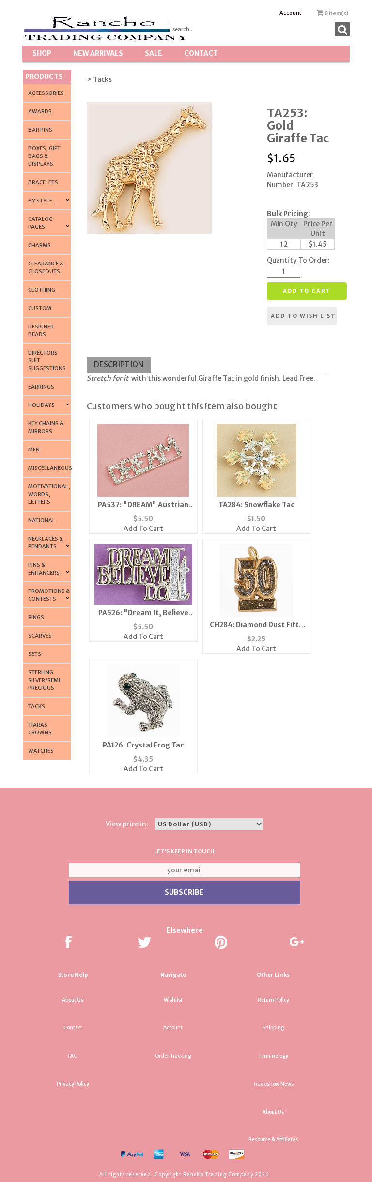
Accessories (46, 93)
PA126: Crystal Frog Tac (143, 745)
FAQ (73, 1056)
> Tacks (99, 79)
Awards (40, 111)
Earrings (41, 386)
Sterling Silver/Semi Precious (44, 680)
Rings (36, 617)
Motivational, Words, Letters (49, 494)
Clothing (41, 289)
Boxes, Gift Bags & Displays (44, 156)
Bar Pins (40, 129)
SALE (153, 53)
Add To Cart (143, 528)
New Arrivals (98, 53)
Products (44, 76)
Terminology (273, 1056)
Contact (201, 53)
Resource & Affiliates (273, 1139)
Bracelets (43, 182)
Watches (41, 750)
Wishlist (173, 1000)
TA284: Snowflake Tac (256, 504)
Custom (39, 308)
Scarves (40, 635)
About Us (72, 1000)
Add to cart (307, 290)
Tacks (36, 706)
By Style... (42, 200)
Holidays (41, 405)
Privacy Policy (73, 1084)
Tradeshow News (273, 1084)
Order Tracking (173, 1056)
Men (34, 449)
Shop (41, 53)
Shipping (273, 1028)
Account (290, 12)
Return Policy (273, 1000)
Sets (34, 654)
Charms (39, 245)
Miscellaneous (50, 468)
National (41, 520)
